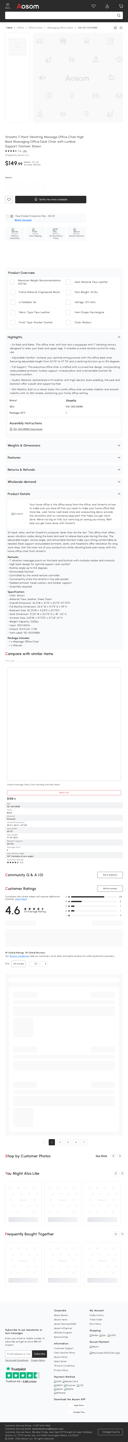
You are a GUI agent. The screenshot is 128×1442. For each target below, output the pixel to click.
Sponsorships (61, 1337)
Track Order (96, 1319)
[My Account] (107, 6)
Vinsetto (71, 400)
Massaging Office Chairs (60, 27)
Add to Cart (64, 792)
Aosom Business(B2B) (65, 1324)
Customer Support (64, 1348)
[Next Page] (84, 1142)
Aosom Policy (61, 1357)
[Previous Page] (44, 1142)
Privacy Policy (38, 1360)
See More (101, 1155)
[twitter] (35, 1322)
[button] (64, 337)
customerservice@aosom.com (48, 1429)
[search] (119, 15)
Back (9, 28)
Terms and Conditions (17, 1360)
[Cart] (121, 6)
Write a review (110, 888)
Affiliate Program (63, 1332)
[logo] (27, 6)
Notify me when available (53, 199)
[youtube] (21, 1322)
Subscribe (39, 1353)
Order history (97, 1315)
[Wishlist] (93, 6)
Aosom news (60, 1319)
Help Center (60, 1361)
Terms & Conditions (64, 1365)
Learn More (21, 899)
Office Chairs (35, 27)
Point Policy (95, 1324)
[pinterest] (28, 1322)
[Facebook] (7, 1322)
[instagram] (14, 1322)
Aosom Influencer (63, 1328)
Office (20, 27)
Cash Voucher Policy (64, 1352)
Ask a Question (110, 875)
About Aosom (61, 1315)
